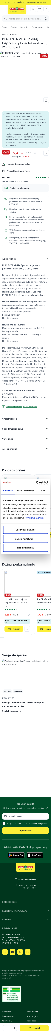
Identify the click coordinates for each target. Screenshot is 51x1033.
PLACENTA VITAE (9, 34)
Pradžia (13, 27)
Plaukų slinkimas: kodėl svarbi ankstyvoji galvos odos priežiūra (23, 704)
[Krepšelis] (46, 9)
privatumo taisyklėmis (38, 823)
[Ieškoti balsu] (45, 18)
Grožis (7, 691)
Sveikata (18, 691)
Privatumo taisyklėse (35, 518)
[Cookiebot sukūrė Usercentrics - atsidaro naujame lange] (36, 483)
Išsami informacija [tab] (25, 490)
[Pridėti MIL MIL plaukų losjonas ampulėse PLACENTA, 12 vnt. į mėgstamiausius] (27, 629)
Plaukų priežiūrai (37, 27)
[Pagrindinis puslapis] (17, 9)
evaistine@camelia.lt (17, 937)
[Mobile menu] (4, 9)
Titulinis (4, 27)
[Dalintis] (46, 100)
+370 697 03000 (27, 885)
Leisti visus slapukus (25, 530)
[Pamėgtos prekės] (39, 9)
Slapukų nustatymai (24, 539)
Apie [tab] (43, 490)
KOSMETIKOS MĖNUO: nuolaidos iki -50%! (25, 2)
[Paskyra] (33, 9)
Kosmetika (24, 27)
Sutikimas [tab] (8, 490)
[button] (41, 177)
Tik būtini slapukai (25, 548)
